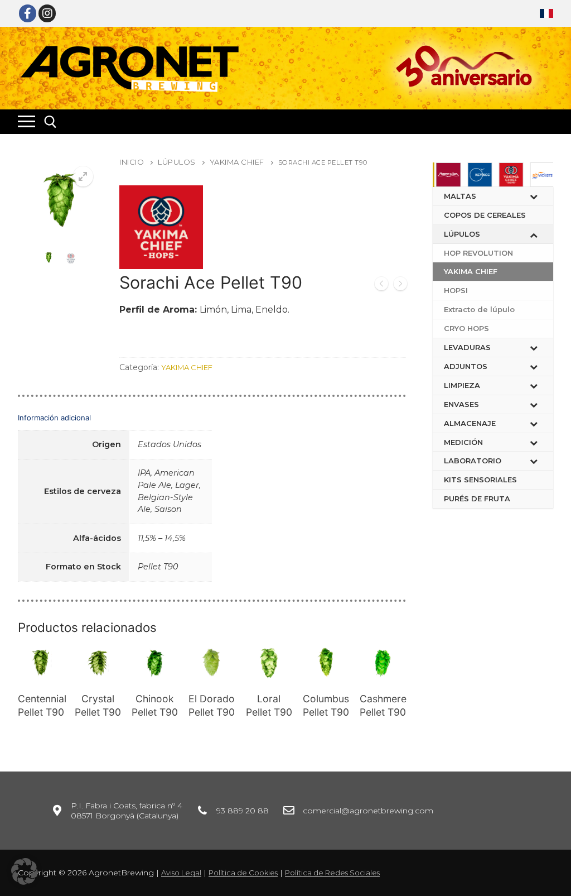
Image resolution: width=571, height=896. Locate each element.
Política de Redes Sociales (332, 872)
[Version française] (546, 13)
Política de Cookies (243, 872)
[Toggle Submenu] (533, 196)
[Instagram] (47, 13)
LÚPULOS (177, 161)
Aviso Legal (181, 872)
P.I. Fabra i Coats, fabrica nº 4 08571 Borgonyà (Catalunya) (126, 811)
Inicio (131, 161)
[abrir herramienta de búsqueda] (50, 122)
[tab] (212, 495)
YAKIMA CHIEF (237, 161)
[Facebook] (27, 13)
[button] (24, 871)
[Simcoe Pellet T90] (381, 285)
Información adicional (54, 417)
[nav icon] (26, 121)
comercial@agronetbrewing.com (368, 811)
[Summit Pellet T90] (400, 285)
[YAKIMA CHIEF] (161, 228)
